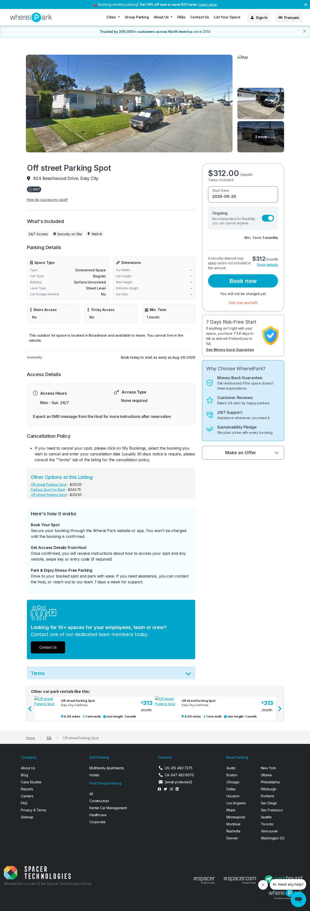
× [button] (306, 4)
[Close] (305, 31)
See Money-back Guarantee (230, 350)
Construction (99, 801)
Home (30, 738)
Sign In (262, 17)
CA (49, 738)
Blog (24, 775)
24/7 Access (38, 234)
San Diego (269, 803)
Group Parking (137, 17)
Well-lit (97, 234)
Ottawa (266, 775)
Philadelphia (270, 782)
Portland (267, 796)
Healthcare (98, 815)
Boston (231, 775)
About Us (28, 768)
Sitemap (27, 817)
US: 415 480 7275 (179, 768)
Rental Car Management (108, 808)
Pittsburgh (269, 789)
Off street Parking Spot (49, 484)
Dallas (231, 789)
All (91, 794)
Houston (233, 796)
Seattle (266, 817)
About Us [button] (162, 17)
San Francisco (272, 810)
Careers (27, 796)
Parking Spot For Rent (48, 490)
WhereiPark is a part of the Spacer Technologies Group (48, 883)
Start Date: (221, 190)
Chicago (233, 782)
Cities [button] (111, 17)
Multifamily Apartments (106, 768)
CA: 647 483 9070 (179, 775)
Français (291, 17)
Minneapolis (235, 817)
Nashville (233, 831)
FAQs (181, 17)
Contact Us (199, 17)
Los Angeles (236, 803)
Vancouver (269, 831)
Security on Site (69, 234)
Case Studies (31, 782)
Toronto (267, 824)
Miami (230, 810)
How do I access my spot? (47, 200)
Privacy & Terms (33, 810)
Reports (27, 789)
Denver (232, 838)
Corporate (97, 822)
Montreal (233, 824)
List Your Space (227, 17)
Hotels (94, 775)
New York (268, 768)
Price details (267, 265)
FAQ (24, 803)
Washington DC (273, 838)
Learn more (208, 4)
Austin (231, 768)
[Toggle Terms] (188, 675)
